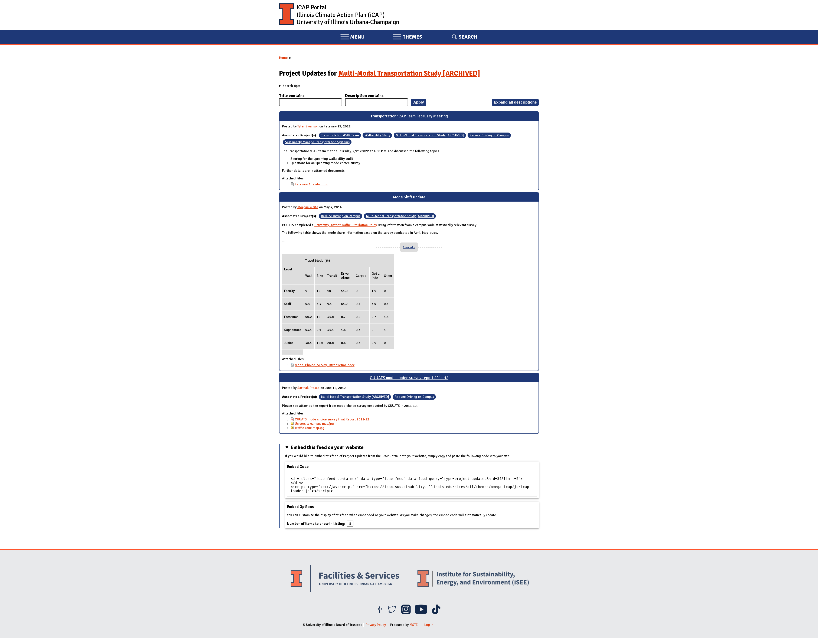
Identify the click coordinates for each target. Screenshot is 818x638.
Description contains (364, 95)
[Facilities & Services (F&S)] (344, 579)
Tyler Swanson (307, 126)
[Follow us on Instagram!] (406, 613)
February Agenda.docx (311, 184)
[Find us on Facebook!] (380, 613)
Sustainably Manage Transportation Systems (317, 142)
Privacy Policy (376, 625)
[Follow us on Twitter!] (392, 613)
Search (468, 37)
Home (283, 58)
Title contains (291, 95)
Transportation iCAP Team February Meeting (409, 116)
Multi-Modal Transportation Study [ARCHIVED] (409, 73)
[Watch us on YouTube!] (421, 613)
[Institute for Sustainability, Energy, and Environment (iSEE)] (473, 579)
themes (407, 37)
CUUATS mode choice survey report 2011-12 (409, 377)
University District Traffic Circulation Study (345, 225)
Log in (428, 625)
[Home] (286, 14)
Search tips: (291, 86)
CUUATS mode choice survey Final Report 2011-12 (332, 419)
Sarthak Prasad (308, 388)
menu (352, 37)
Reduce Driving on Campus (489, 135)
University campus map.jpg (314, 423)
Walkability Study (377, 135)
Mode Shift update (409, 197)
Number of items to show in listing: (316, 523)
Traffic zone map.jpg (309, 428)
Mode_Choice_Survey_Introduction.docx (324, 365)
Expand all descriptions (515, 102)
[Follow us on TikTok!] (436, 613)
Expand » (409, 247)
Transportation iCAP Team (340, 135)
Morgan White (307, 207)
